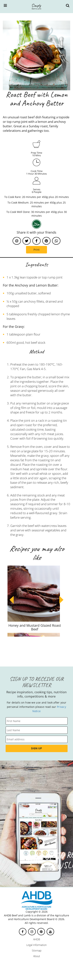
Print (36, 249)
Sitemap (36, 950)
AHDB (36, 939)
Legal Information (36, 945)
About (36, 956)
